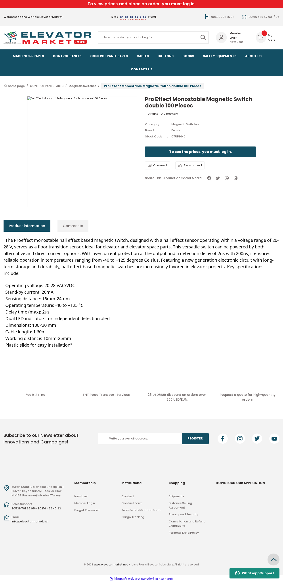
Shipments (176, 496)
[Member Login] (221, 37)
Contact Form (131, 503)
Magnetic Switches (185, 124)
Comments (73, 225)
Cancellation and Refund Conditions (187, 523)
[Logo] (47, 37)
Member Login (235, 35)
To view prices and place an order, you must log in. (142, 4)
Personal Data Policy (184, 533)
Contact (127, 496)
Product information (27, 225)
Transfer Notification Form (140, 510)
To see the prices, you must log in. (200, 151)
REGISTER (195, 438)
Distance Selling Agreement (180, 505)
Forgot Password (86, 510)
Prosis (175, 130)
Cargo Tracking (132, 517)
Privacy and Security (183, 514)
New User (236, 42)
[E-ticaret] (141, 579)
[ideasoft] (118, 579)
